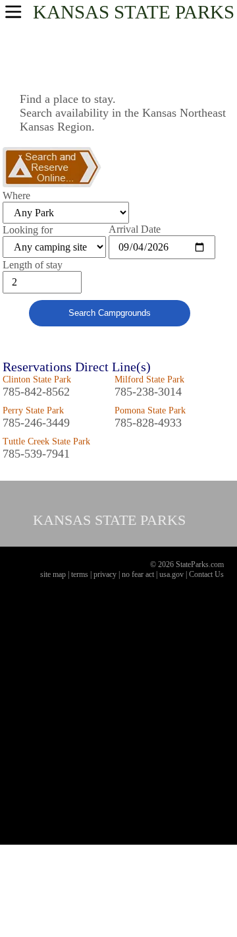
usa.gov (171, 574)
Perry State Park (33, 410)
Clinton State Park (37, 379)
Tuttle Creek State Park (46, 441)
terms (79, 574)
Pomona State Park (150, 410)
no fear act (138, 574)
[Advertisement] (118, 719)
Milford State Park (149, 379)
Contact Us (206, 574)
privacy (105, 574)
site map (53, 574)
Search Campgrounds (109, 313)
